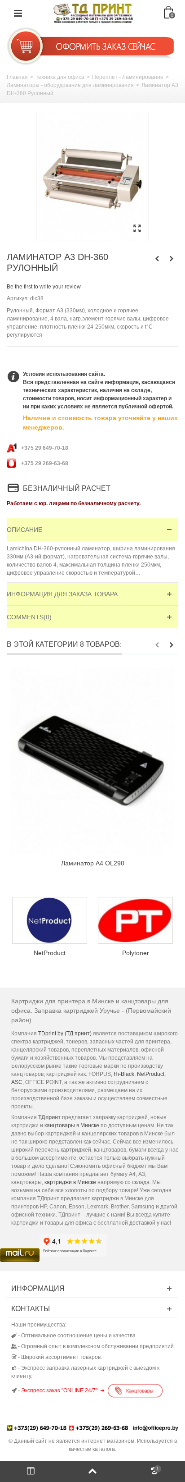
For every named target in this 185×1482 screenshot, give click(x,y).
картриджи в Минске (70, 1182)
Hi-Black (124, 1074)
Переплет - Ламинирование (127, 77)
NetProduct (50, 952)
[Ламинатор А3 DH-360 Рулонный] (92, 177)
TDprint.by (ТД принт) (65, 1033)
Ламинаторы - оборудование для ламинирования (70, 85)
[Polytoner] (135, 920)
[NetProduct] (49, 920)
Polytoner (135, 952)
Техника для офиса (59, 77)
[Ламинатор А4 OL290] (92, 761)
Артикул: (18, 298)
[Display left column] (31, 1471)
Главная (17, 77)
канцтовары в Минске (71, 1125)
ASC (16, 1082)
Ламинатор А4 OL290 (92, 863)
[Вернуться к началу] (92, 1471)
